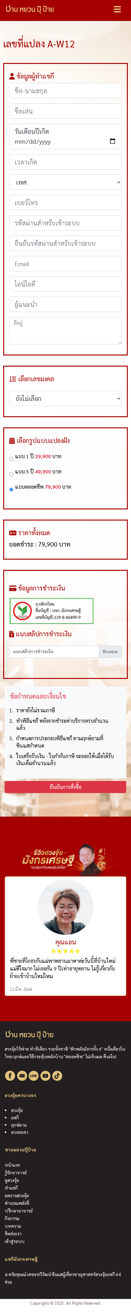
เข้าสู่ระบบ (14, 1241)
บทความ (13, 1226)
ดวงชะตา (19, 1132)
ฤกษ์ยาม (19, 1125)
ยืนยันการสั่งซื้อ (65, 787)
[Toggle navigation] (117, 9)
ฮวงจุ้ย (17, 1110)
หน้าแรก (12, 1165)
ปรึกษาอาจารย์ (19, 1210)
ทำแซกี (11, 1188)
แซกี (15, 1117)
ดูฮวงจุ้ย (12, 1180)
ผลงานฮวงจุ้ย (17, 1195)
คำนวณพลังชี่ (17, 1203)
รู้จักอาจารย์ (16, 1172)
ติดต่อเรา (13, 1233)
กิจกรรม (12, 1218)
